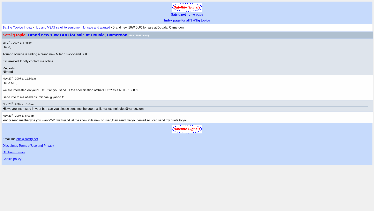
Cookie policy (12, 159)
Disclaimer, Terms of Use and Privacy (28, 145)
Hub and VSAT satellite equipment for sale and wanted (72, 27)
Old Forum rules (14, 152)
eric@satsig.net (27, 139)
